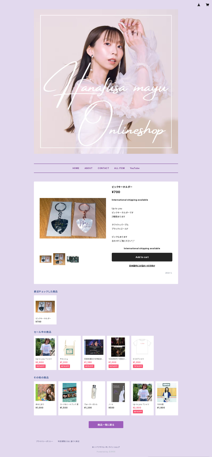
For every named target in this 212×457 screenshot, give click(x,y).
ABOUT (89, 168)
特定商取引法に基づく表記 (68, 441)
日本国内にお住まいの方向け (142, 265)
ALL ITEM (119, 168)
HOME (76, 168)
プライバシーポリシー (44, 441)
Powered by (103, 452)
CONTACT (103, 168)
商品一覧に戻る (106, 424)
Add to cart (142, 257)
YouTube (135, 168)
